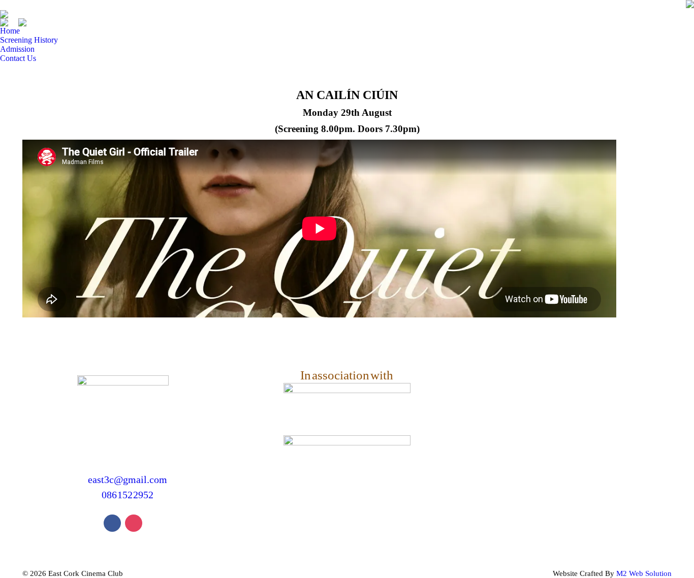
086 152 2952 (127, 494)
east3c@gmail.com (127, 479)
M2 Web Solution (644, 573)
